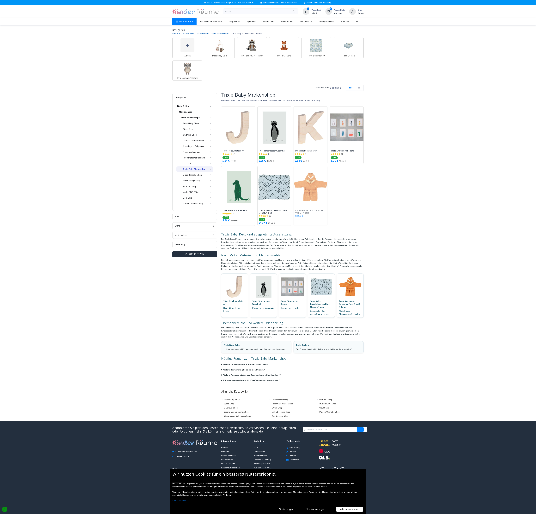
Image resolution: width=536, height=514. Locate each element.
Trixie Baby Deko (232, 345)
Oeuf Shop (324, 408)
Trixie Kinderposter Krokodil (234, 210)
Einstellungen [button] (286, 509)
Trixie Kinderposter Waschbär (272, 151)
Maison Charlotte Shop (329, 412)
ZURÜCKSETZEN (194, 254)
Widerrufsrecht (260, 455)
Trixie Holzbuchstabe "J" (233, 151)
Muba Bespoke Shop (281, 412)
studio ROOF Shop (327, 404)
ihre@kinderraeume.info (186, 451)
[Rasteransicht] (350, 88)
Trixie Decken (302, 345)
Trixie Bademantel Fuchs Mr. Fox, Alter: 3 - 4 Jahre (310, 211)
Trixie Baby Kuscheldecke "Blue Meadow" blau (273, 211)
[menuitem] (184, 21)
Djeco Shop (229, 404)
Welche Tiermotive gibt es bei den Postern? (244, 370)
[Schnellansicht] (253, 110)
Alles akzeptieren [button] (349, 509)
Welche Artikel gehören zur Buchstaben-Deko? (245, 364)
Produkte (176, 33)
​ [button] (360, 429)
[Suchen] (293, 11)
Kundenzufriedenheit (230, 467)
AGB (256, 447)
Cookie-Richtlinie (179, 501)
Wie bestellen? (227, 459)
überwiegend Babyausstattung (237, 416)
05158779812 (183, 456)
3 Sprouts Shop (231, 408)
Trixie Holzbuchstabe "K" (306, 151)
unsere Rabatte (228, 463)
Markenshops (203, 33)
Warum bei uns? (228, 455)
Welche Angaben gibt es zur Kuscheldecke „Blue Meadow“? (252, 375)
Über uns (225, 451)
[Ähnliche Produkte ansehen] (253, 123)
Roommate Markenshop (282, 404)
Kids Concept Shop (280, 416)
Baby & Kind (188, 33)
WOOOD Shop (325, 400)
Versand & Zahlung (262, 459)
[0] (306, 11)
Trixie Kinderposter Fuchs (342, 151)
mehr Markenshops (220, 33)
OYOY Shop (277, 408)
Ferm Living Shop (232, 400)
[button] (336, 88)
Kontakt (224, 447)
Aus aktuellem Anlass (263, 467)
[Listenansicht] (359, 88)
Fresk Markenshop (280, 400)
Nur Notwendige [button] (315, 509)
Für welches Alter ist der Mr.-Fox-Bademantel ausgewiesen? (251, 380)
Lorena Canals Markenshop (236, 412)
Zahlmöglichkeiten (262, 463)
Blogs (174, 468)
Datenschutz (259, 451)
